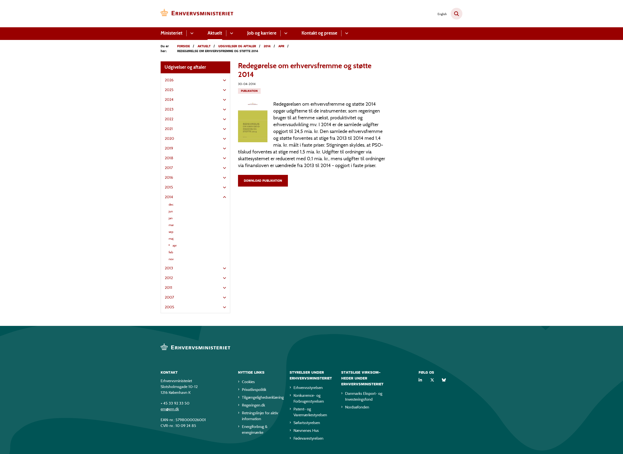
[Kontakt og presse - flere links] (346, 33)
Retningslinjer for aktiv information (260, 416)
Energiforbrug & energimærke (254, 429)
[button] (223, 80)
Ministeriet (172, 33)
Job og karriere (261, 33)
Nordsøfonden (357, 407)
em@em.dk (170, 409)
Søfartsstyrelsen (306, 422)
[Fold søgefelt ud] (456, 13)
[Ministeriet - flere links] (191, 33)
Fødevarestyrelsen (308, 438)
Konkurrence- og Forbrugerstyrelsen (308, 398)
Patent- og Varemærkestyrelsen (310, 412)
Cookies (248, 381)
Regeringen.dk (253, 405)
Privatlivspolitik (254, 389)
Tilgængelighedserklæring (262, 397)
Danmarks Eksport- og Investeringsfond (363, 396)
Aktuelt (215, 33)
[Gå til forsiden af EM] (197, 14)
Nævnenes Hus (306, 430)
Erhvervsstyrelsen (308, 387)
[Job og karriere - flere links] (285, 33)
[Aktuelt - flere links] (231, 33)
